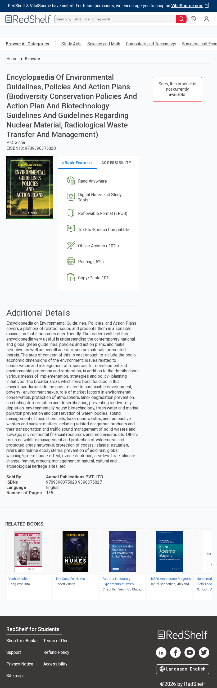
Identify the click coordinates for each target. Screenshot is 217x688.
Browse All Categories (27, 43)
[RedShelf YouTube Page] (189, 656)
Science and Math (103, 43)
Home (11, 58)
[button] (98, 181)
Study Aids (71, 43)
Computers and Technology (151, 43)
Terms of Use (56, 640)
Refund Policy (56, 652)
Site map (14, 675)
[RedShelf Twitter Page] (204, 656)
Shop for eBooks (22, 640)
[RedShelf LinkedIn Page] (161, 656)
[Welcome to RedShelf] (28, 19)
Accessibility (55, 664)
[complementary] (108, 554)
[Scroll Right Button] (211, 564)
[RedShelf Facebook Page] (175, 656)
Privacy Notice (19, 664)
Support (13, 652)
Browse (32, 58)
